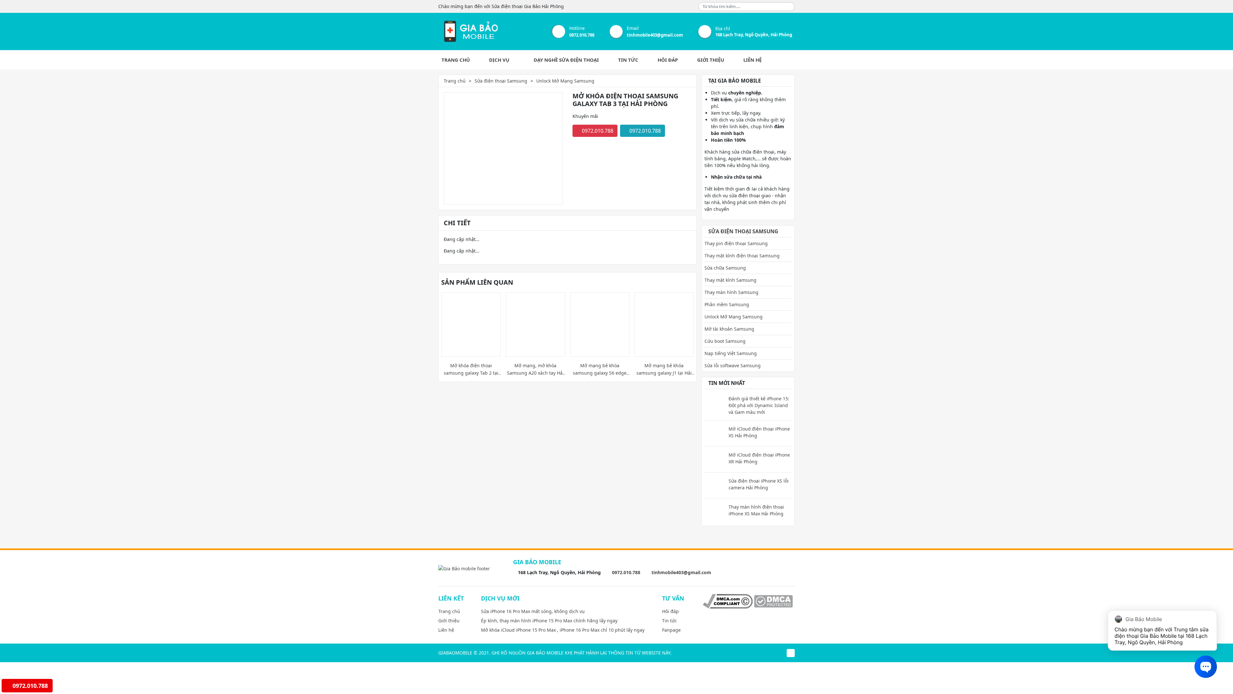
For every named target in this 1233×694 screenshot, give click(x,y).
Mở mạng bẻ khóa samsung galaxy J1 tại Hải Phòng (664, 369)
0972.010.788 (581, 35)
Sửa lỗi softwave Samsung (732, 365)
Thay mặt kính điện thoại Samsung (742, 256)
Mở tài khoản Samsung (729, 329)
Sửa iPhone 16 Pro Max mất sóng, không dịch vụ (533, 611)
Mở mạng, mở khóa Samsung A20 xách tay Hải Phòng (535, 369)
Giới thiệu (710, 60)
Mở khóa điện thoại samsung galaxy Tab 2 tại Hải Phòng (471, 369)
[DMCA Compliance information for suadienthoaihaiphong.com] (728, 601)
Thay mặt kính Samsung (730, 280)
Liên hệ (752, 60)
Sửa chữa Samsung (725, 268)
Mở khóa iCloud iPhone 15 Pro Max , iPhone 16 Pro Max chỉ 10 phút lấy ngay (562, 630)
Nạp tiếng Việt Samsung (730, 353)
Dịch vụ (500, 60)
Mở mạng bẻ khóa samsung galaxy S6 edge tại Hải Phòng (599, 369)
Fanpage (671, 630)
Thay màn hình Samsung (731, 292)
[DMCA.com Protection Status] (773, 601)
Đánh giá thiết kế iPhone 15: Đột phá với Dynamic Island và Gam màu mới (759, 405)
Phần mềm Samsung (726, 304)
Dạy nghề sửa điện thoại (566, 60)
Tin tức (628, 60)
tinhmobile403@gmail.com (655, 35)
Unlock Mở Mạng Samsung (565, 81)
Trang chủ (456, 60)
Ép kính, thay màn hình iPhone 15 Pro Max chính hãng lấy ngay (549, 621)
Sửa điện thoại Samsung (501, 81)
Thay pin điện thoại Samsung (736, 243)
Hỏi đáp (668, 60)
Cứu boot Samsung (725, 341)
